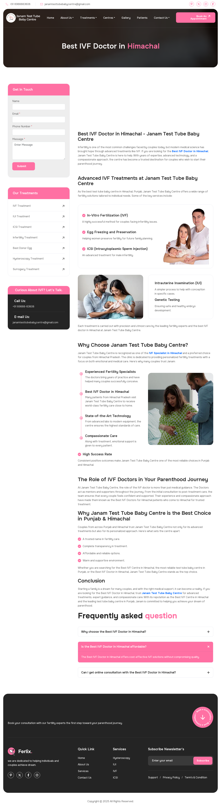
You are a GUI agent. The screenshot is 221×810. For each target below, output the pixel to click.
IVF (115, 771)
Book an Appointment (198, 17)
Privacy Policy (171, 777)
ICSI (115, 777)
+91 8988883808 (20, 4)
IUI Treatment (21, 216)
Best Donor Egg (22, 248)
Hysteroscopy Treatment (28, 258)
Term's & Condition (196, 777)
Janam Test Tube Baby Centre (162, 593)
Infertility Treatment (25, 237)
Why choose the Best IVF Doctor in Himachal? (113, 631)
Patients (142, 17)
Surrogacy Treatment (26, 269)
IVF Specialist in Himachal (165, 353)
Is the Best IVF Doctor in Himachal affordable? (113, 646)
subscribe (203, 760)
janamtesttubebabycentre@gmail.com (67, 4)
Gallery (126, 17)
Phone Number (22, 126)
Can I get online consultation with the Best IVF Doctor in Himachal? (128, 672)
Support (153, 777)
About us (83, 764)
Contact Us (161, 17)
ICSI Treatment (22, 227)
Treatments (87, 17)
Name (15, 101)
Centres (108, 17)
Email (16, 114)
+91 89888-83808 (23, 306)
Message (18, 139)
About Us (66, 17)
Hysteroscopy (121, 758)
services (83, 771)
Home (50, 17)
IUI (114, 764)
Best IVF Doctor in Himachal (190, 151)
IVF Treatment (22, 206)
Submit (21, 166)
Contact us (84, 777)
